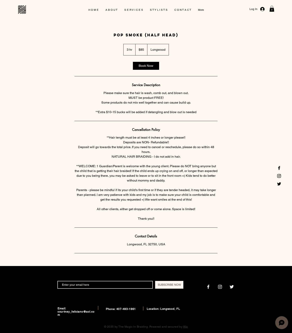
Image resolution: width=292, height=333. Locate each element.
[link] (146, 66)
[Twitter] (279, 183)
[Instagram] (279, 176)
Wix (185, 326)
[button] (271, 9)
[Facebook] (279, 168)
